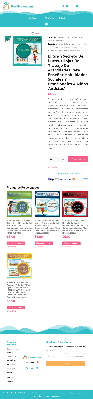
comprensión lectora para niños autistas (71, 44)
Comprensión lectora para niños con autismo (65, 47)
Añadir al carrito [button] (15, 243)
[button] (46, 24)
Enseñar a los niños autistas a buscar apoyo (64, 50)
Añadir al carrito (78, 159)
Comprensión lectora (65, 37)
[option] (8, 39)
